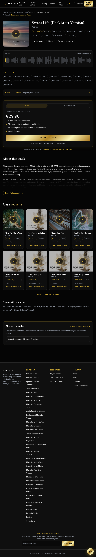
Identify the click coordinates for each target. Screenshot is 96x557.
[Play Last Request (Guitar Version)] (36, 219)
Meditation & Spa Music (35, 477)
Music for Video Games (35, 462)
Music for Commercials (35, 396)
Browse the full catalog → (48, 294)
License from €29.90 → (13, 245)
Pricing (44, 4)
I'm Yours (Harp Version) (17, 307)
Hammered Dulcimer (74, 31)
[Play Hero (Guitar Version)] (59, 261)
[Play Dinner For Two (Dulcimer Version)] (59, 219)
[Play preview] (16, 34)
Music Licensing (32, 378)
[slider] (48, 60)
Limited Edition (32, 4)
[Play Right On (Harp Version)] (13, 219)
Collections (30, 521)
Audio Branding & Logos (35, 411)
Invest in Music (32, 513)
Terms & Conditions (80, 386)
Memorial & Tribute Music (36, 458)
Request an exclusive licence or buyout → (57, 149)
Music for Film (31, 392)
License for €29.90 (48, 138)
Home (5, 12)
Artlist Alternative (32, 389)
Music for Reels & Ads (34, 430)
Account (80, 4)
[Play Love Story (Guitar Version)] (82, 261)
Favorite (38, 41)
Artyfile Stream (55, 374)
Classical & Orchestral (34, 485)
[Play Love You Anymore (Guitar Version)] (36, 261)
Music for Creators (33, 426)
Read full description (14, 193)
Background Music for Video (18, 12)
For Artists (61, 4)
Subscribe (68, 543)
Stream (52, 4)
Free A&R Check (56, 382)
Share (50, 41)
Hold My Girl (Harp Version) (49, 307)
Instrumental (58, 31)
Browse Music (22, 4)
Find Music (88, 3)
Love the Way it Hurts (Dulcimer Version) (18, 310)
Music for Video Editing (35, 422)
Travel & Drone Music (34, 434)
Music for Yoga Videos (35, 481)
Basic (27, 106)
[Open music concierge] (90, 551)
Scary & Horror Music (34, 466)
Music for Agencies (33, 400)
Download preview (65, 41)
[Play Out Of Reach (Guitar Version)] (13, 261)
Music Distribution (56, 378)
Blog (75, 374)
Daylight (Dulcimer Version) (78, 307)
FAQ (75, 378)
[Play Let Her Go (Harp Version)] (82, 219)
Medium (46, 31)
